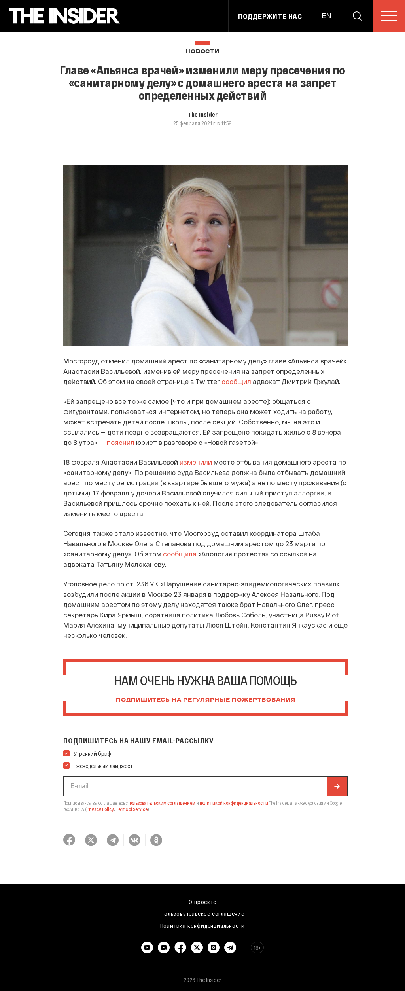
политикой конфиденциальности (234, 803)
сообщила (180, 554)
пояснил (120, 442)
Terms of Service (132, 809)
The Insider (203, 114)
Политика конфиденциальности (202, 925)
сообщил (236, 381)
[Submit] (337, 786)
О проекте (202, 901)
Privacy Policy (100, 809)
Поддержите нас (270, 16)
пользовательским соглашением (162, 803)
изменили (196, 462)
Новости (202, 51)
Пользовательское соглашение (202, 913)
